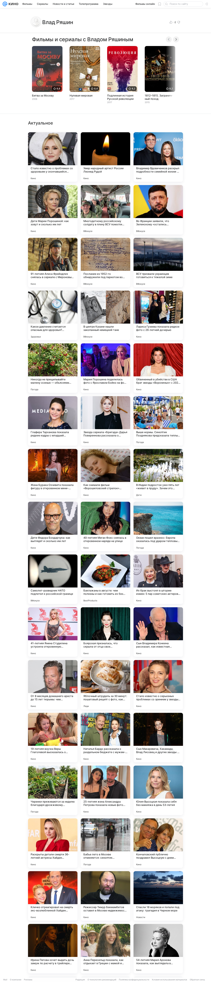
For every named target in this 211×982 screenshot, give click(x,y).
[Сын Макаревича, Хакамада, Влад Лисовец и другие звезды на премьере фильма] (158, 737)
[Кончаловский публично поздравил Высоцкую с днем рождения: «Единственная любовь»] (158, 843)
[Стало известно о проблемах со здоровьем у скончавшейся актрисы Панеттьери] (52, 157)
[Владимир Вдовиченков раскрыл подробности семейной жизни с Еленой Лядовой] (158, 157)
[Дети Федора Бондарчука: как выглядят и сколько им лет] (52, 526)
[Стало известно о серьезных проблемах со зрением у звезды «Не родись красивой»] (158, 685)
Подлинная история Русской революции (120, 97)
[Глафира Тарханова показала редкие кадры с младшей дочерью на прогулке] (52, 421)
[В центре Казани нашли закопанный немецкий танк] (105, 315)
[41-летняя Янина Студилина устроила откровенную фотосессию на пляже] (52, 632)
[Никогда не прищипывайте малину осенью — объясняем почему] (52, 368)
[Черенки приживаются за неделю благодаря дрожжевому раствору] (52, 790)
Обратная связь (197, 979)
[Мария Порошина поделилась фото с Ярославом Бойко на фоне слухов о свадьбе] (105, 368)
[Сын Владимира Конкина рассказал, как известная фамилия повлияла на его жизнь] (158, 632)
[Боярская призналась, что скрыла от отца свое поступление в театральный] (105, 632)
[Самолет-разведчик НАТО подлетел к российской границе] (52, 579)
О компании (15, 979)
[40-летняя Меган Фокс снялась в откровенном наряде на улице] (105, 526)
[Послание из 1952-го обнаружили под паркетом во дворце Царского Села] (105, 262)
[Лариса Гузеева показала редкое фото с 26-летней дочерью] (158, 315)
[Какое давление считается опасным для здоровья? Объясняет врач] (52, 315)
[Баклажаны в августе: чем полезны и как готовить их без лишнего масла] (105, 579)
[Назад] (169, 39)
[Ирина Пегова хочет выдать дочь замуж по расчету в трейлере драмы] (52, 948)
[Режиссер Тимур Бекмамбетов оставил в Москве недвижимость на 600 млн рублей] (105, 896)
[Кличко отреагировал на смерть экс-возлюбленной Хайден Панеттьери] (52, 896)
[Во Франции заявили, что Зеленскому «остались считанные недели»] (158, 210)
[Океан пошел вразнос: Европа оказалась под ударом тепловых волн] (158, 526)
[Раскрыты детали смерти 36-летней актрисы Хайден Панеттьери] (52, 843)
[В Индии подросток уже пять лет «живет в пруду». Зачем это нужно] (158, 473)
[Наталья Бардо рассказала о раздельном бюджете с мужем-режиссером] (105, 737)
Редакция (80, 979)
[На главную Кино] (12, 4)
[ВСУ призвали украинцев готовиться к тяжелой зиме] (158, 262)
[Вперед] (176, 39)
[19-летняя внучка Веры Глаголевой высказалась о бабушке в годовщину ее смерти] (52, 737)
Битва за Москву (43, 95)
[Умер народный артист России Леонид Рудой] (105, 157)
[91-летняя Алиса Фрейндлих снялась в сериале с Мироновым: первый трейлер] (52, 262)
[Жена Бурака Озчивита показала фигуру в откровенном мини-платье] (52, 473)
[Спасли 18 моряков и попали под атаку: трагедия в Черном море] (158, 896)
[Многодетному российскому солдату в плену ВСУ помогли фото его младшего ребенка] (105, 210)
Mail (5, 979)
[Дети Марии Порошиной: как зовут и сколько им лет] (52, 210)
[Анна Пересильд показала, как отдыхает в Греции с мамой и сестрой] (105, 948)
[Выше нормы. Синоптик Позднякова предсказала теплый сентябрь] (158, 421)
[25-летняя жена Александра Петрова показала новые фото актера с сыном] (105, 790)
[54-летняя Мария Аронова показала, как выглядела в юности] (158, 948)
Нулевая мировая (81, 95)
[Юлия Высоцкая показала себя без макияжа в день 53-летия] (158, 790)
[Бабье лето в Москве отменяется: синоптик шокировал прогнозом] (105, 843)
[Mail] (5, 4)
